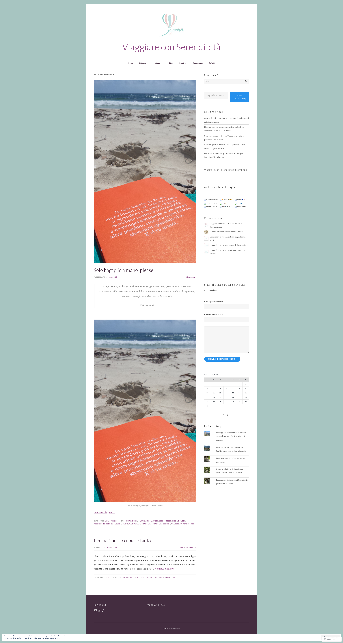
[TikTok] (102, 610)
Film (107, 577)
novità (181, 521)
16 (246, 393)
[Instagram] (99, 610)
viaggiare (147, 524)
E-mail (214, 315)
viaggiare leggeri (161, 524)
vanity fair (135, 524)
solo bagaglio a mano (117, 524)
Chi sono (142, 63)
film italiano (146, 577)
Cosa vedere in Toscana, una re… (232, 232)
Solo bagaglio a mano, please (123, 270)
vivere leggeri (187, 524)
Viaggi (158, 63)
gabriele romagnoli (148, 521)
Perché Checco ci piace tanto (122, 540)
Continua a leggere (104, 512)
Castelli (212, 63)
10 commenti (191, 277)
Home (130, 63)
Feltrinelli (131, 521)
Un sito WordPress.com (171, 628)
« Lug (225, 414)
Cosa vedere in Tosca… (219, 237)
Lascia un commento (188, 547)
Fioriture (183, 63)
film (136, 577)
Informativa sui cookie (52, 638)
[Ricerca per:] (226, 81)
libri (174, 521)
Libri (171, 63)
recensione (99, 524)
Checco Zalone (126, 577)
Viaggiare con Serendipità (171, 47)
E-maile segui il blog (239, 97)
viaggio (175, 524)
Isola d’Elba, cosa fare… (239, 245)
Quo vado (159, 577)
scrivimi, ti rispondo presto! (222, 359)
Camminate (198, 63)
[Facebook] (95, 610)
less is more (165, 521)
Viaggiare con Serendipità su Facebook (225, 169)
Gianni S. (213, 232)
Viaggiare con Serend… (219, 224)
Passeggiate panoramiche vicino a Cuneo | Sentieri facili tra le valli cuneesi (231, 436)
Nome (213, 302)
